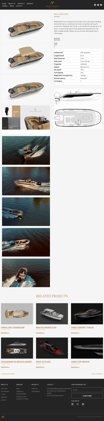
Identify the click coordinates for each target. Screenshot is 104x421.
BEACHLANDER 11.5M (46, 327)
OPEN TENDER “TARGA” (82, 327)
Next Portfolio (98, 374)
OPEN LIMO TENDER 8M (12, 327)
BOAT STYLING (43, 362)
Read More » (5, 333)
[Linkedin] (95, 5)
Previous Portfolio (7, 374)
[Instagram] (98, 5)
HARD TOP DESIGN (80, 362)
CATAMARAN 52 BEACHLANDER (16, 362)
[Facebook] (101, 5)
